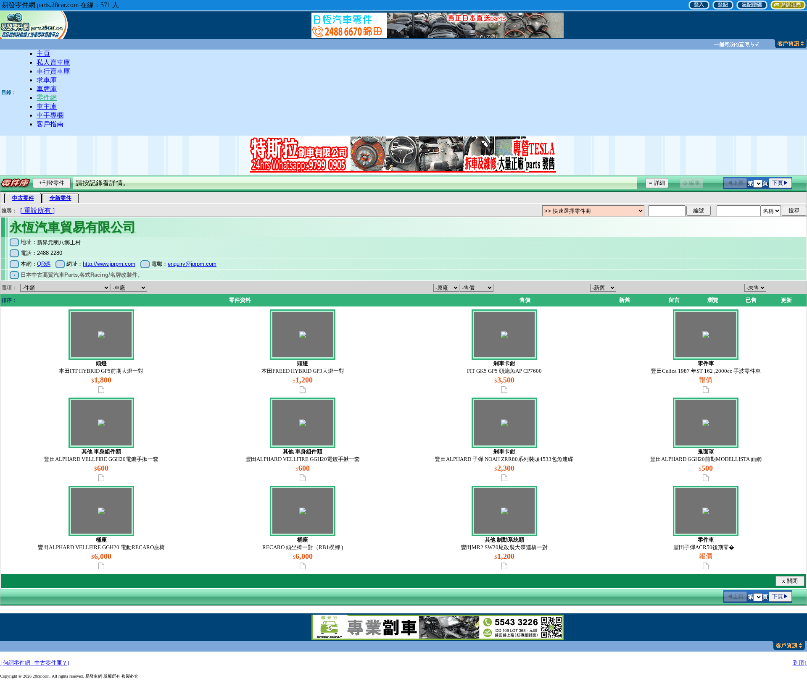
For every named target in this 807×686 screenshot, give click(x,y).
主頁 (43, 53)
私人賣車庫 (53, 62)
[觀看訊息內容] (736, 44)
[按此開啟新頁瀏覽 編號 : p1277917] (101, 566)
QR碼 (43, 264)
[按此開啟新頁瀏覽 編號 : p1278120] (303, 478)
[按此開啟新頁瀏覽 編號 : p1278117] (504, 478)
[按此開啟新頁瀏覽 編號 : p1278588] (101, 389)
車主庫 (47, 106)
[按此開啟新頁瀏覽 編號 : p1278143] (706, 389)
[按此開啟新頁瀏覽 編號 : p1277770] (504, 566)
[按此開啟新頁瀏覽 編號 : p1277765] (706, 566)
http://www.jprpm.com (109, 264)
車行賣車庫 (53, 71)
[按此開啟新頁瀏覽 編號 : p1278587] (303, 389)
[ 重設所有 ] (37, 210)
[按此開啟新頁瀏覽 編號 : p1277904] (303, 566)
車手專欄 (50, 115)
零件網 (47, 97)
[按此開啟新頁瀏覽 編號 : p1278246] (504, 389)
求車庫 (47, 80)
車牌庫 (47, 88)
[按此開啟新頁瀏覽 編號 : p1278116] (706, 478)
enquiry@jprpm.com (192, 264)
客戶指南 (50, 124)
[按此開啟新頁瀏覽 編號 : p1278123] (101, 478)
